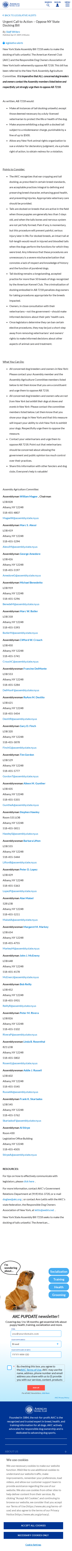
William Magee (29, 496)
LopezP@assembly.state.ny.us (20, 891)
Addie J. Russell (32, 1070)
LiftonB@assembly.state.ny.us (20, 862)
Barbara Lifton (32, 840)
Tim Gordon (27, 754)
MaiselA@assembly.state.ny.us (20, 919)
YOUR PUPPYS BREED (18, 1340)
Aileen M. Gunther (34, 783)
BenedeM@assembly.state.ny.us (21, 604)
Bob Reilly (26, 984)
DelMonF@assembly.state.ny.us (21, 690)
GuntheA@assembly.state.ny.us (21, 804)
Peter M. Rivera (29, 1012)
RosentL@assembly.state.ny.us (20, 1063)
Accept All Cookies (33, 1525)
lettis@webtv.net (44, 1210)
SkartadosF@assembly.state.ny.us (22, 1120)
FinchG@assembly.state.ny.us (20, 747)
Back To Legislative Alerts (20, 15)
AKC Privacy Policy (62, 1398)
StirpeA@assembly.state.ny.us (20, 1154)
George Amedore (30, 553)
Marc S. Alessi (28, 525)
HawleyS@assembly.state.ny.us (20, 833)
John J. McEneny (30, 955)
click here (28, 1181)
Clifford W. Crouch (31, 639)
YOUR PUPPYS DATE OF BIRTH (20, 1350)
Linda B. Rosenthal (34, 1041)
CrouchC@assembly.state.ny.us (21, 661)
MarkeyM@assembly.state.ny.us (21, 948)
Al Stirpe (25, 1127)
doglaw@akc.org (12, 1199)
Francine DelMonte (35, 668)
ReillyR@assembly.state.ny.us (19, 1005)
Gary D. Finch (28, 725)
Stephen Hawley (30, 812)
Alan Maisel (26, 898)
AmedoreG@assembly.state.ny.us (22, 575)
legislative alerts (14, 42)
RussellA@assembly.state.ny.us (20, 1091)
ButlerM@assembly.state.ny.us (20, 632)
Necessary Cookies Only (33, 1535)
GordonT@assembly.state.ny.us (21, 776)
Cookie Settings (33, 1544)
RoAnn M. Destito (34, 697)
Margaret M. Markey (36, 926)
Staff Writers (13, 31)
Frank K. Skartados (31, 1099)
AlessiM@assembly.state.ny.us (20, 546)
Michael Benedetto (31, 582)
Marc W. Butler (29, 611)
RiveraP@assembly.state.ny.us (20, 1034)
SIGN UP (36, 1388)
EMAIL (13, 1329)
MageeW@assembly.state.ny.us (21, 518)
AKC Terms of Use (31, 1369)
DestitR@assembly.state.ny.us (20, 718)
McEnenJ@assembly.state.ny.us (21, 977)
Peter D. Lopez (29, 869)
